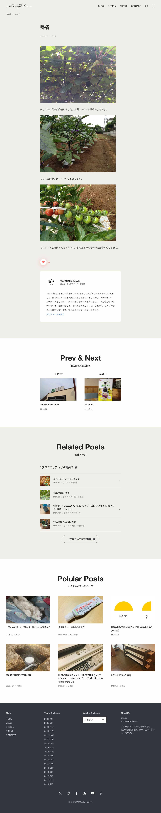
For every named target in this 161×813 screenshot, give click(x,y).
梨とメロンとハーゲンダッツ (66, 478)
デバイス (76, 512)
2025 (46, 722)
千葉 (74, 496)
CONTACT (11, 735)
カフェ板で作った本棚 (121, 675)
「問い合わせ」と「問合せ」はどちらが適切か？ (28, 627)
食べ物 (74, 482)
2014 (46, 767)
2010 (46, 784)
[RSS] (85, 793)
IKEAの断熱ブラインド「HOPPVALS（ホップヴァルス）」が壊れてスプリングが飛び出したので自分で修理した (80, 678)
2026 (46, 718)
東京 (81, 496)
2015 (46, 763)
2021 (46, 739)
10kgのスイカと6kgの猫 (64, 521)
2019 (46, 747)
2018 (46, 751)
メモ (19, 634)
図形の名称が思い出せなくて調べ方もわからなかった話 (132, 629)
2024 (46, 726)
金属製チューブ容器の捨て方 (71, 627)
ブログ (53, 36)
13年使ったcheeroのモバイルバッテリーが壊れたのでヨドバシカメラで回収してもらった (84, 507)
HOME (9, 718)
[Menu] (146, 6)
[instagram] (68, 793)
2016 (46, 759)
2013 (46, 771)
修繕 (20, 685)
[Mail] (93, 793)
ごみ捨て (74, 634)
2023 (46, 730)
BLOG (9, 722)
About (123, 5)
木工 (123, 685)
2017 (46, 755)
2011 (46, 779)
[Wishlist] (101, 793)
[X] (60, 793)
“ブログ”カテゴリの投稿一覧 (82, 538)
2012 (46, 775)
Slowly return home (49, 404)
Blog (101, 5)
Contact (136, 5)
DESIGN (10, 726)
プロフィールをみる (55, 314)
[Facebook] (76, 793)
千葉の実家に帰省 (61, 493)
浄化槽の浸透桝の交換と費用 (19, 675)
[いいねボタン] (43, 262)
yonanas (89, 404)
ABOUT (9, 730)
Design (112, 5)
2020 (46, 743)
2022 (46, 735)
